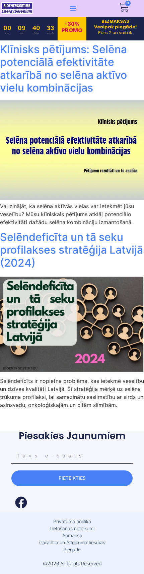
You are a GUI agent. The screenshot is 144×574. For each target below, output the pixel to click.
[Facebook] (21, 502)
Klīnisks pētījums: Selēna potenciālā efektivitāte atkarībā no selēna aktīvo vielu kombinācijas (63, 68)
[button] (73, 8)
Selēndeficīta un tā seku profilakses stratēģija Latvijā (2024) (71, 250)
